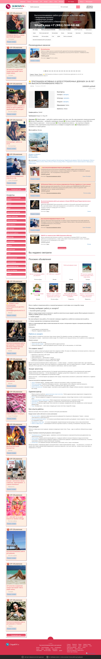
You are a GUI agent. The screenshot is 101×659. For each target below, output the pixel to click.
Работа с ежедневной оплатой (69, 161)
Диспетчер (10, 237)
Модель (9, 245)
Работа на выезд (57, 161)
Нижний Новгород (88, 33)
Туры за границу (12, 270)
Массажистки (70, 648)
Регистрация (89, 1)
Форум (79, 644)
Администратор (12, 220)
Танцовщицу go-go (36, 435)
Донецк (36, 74)
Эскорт (46, 1)
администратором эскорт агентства (54, 394)
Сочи (53, 36)
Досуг (51, 1)
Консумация (10, 241)
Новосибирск (35, 36)
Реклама (61, 1)
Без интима (10, 229)
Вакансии (22, 1)
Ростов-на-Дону (45, 36)
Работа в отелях (40, 161)
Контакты (75, 645)
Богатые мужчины (41, 160)
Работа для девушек (37, 384)
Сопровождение (12, 258)
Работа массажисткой (44, 33)
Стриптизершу (35, 438)
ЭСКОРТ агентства (78, 29)
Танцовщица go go (12, 266)
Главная (32, 74)
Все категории (64, 6)
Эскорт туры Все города (37, 343)
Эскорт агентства (12, 216)
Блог (56, 1)
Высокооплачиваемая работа (14, 199)
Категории (35, 1)
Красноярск (78, 33)
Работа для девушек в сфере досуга (40, 400)
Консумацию (35, 439)
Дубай (58, 36)
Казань (62, 33)
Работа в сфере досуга (37, 423)
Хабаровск (55, 650)
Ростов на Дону (87, 193)
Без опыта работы (12, 233)
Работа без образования (83, 160)
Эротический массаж (13, 212)
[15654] (62, 20)
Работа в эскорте (36, 334)
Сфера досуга (89, 29)
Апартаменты (11, 224)
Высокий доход (60, 160)
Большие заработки (51, 160)
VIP (41, 1)
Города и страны (87, 644)
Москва (89, 244)
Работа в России (49, 161)
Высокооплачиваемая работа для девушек (42, 39)
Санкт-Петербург (87, 176)
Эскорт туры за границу (72, 651)
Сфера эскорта (32, 163)
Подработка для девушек (71, 160)
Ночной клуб (11, 249)
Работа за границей (68, 36)
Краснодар (70, 33)
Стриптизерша (11, 262)
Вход (81, 1)
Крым (42, 649)
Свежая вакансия (81, 161)
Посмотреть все (16, 189)
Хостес (9, 274)
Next (97, 58)
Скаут (9, 253)
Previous (27, 58)
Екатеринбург (55, 33)
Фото (91, 645)
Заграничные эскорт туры (38, 422)
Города (29, 1)
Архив (80, 645)
